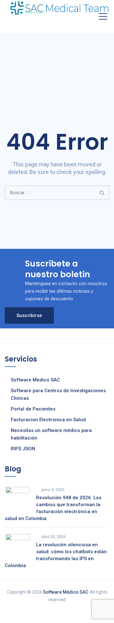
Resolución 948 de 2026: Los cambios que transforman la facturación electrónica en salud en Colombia (53, 508)
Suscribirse (29, 315)
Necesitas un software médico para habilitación (51, 434)
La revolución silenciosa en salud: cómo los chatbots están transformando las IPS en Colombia (56, 555)
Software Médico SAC (65, 592)
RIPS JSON (23, 449)
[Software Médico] (59, 7)
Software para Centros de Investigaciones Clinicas (58, 394)
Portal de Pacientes (33, 409)
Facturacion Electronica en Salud (48, 419)
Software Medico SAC (35, 380)
